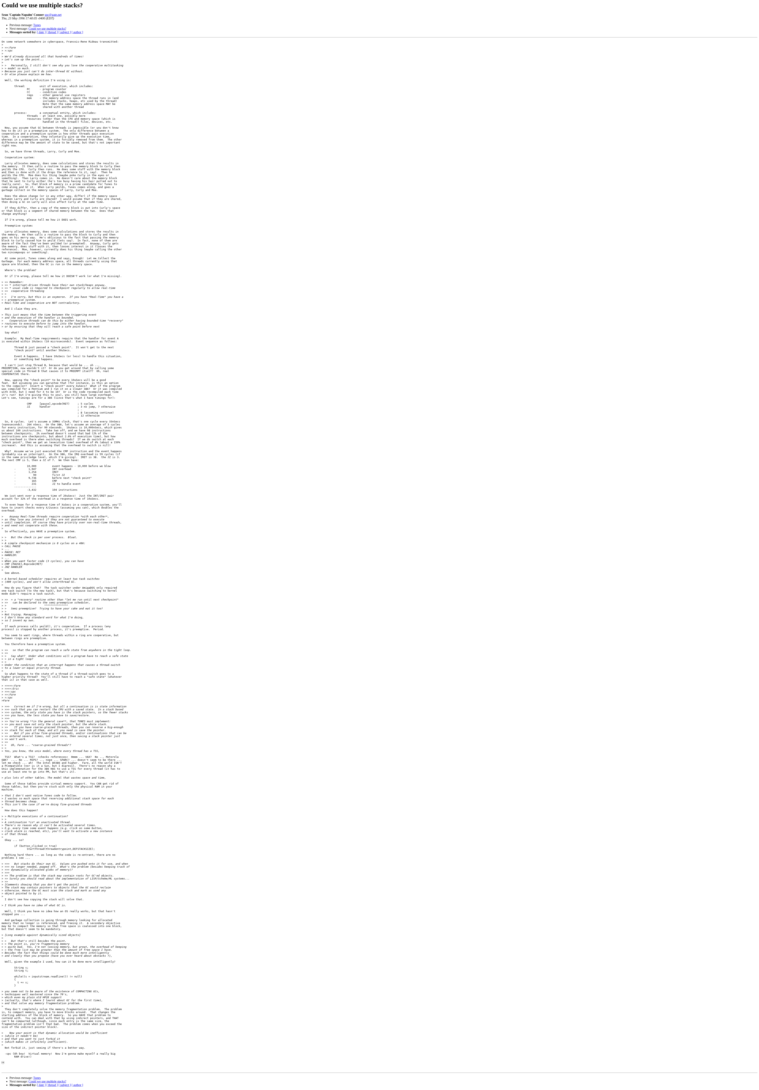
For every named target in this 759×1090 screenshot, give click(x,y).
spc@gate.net (53, 14)
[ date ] (41, 32)
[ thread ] (52, 32)
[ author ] (77, 32)
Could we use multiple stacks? (47, 28)
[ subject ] (65, 32)
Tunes (37, 25)
